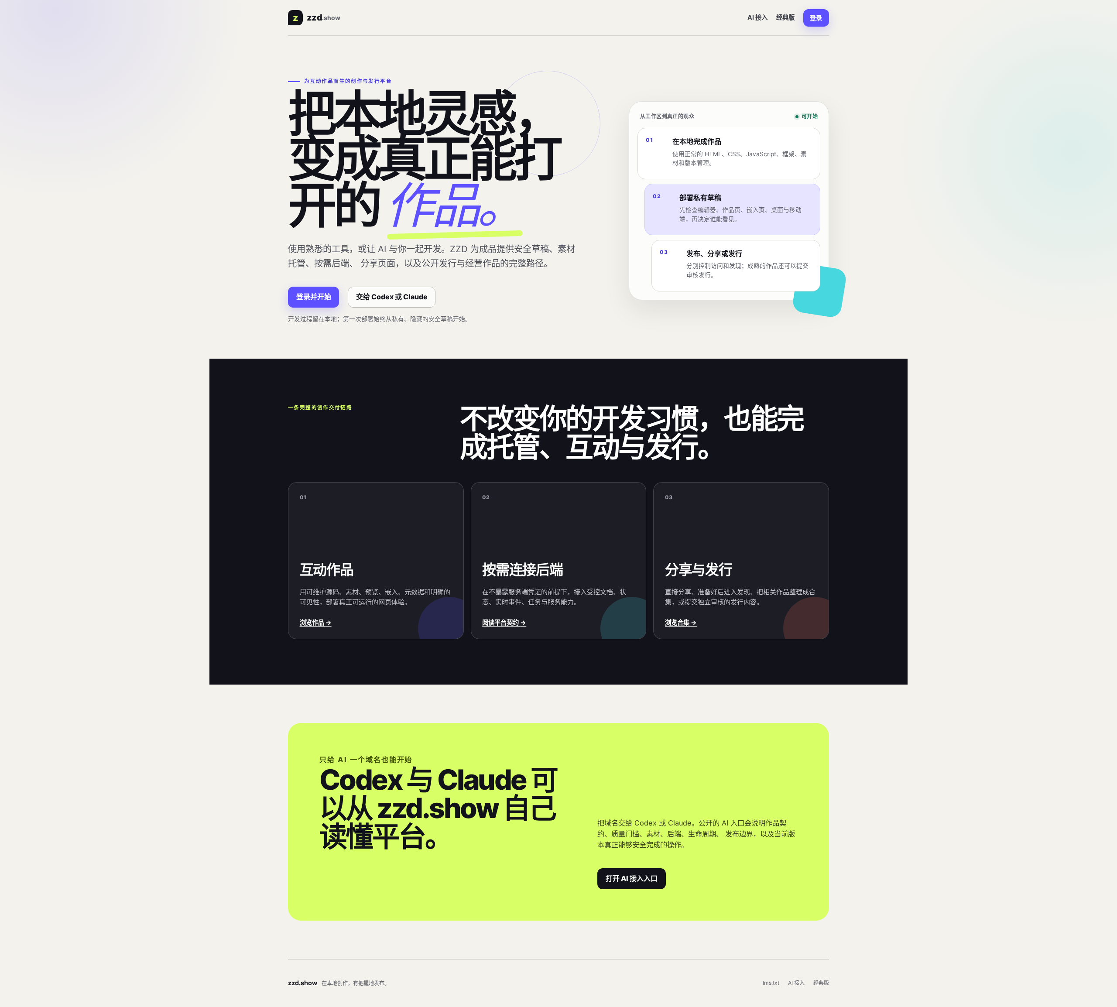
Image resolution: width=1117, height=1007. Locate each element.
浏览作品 (316, 622)
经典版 (785, 17)
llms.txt (770, 983)
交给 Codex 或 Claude (392, 296)
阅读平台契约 (504, 622)
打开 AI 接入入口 (632, 878)
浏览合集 (681, 622)
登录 (816, 17)
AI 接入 (757, 17)
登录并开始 (313, 296)
